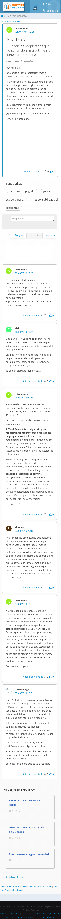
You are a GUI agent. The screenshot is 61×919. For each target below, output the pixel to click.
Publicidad (15, 913)
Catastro (27, 917)
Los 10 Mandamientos (11, 886)
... (7, 16)
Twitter (52, 917)
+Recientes (34, 235)
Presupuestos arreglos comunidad (29, 854)
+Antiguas (18, 235)
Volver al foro (12, 21)
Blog (20, 917)
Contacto (4, 913)
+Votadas (50, 235)
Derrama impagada (22, 191)
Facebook (40, 917)
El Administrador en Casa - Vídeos (37, 886)
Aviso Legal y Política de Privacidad (36, 913)
